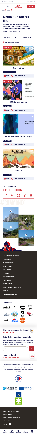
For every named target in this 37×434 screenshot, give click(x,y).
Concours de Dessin (18, 68)
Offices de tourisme (9, 276)
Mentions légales (7, 414)
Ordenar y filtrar (27, 37)
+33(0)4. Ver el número (19, 76)
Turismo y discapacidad (10, 294)
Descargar (6, 290)
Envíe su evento (7, 283)
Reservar (31, 6)
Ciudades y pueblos (7, 1)
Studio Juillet (7, 420)
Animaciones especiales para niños (21, 10)
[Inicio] (19, 6)
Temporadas (30, 1)
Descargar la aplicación (11, 357)
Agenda (8, 10)
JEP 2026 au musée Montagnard (18, 102)
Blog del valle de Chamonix (11, 255)
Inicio (3, 10)
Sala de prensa (7, 269)
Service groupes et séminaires (12, 287)
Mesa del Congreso (8, 262)
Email (7, 76)
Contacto (5, 424)
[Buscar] (8, 6)
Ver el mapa (7, 37)
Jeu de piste (18, 171)
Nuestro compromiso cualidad (11, 411)
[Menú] (3, 6)
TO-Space (6, 273)
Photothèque (7, 280)
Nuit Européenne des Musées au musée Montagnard (18, 136)
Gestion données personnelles (11, 417)
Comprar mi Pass (8, 332)
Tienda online (7, 259)
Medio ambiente (7, 266)
